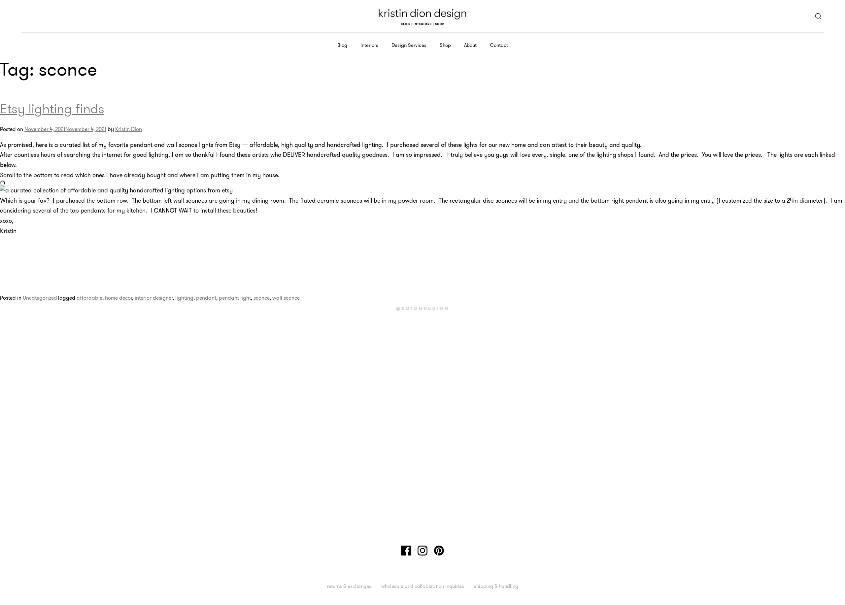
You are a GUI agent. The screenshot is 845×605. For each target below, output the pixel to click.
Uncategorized (40, 297)
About (470, 45)
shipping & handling (496, 586)
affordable (89, 297)
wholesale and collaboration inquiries (422, 586)
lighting (184, 297)
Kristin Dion (128, 129)
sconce (262, 297)
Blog (342, 45)
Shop (445, 45)
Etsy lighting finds (52, 108)
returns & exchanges (349, 586)
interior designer (154, 297)
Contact (499, 45)
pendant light (235, 297)
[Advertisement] (26, 429)
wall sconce (286, 297)
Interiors (369, 45)
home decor (118, 297)
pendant (206, 297)
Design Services (408, 45)
